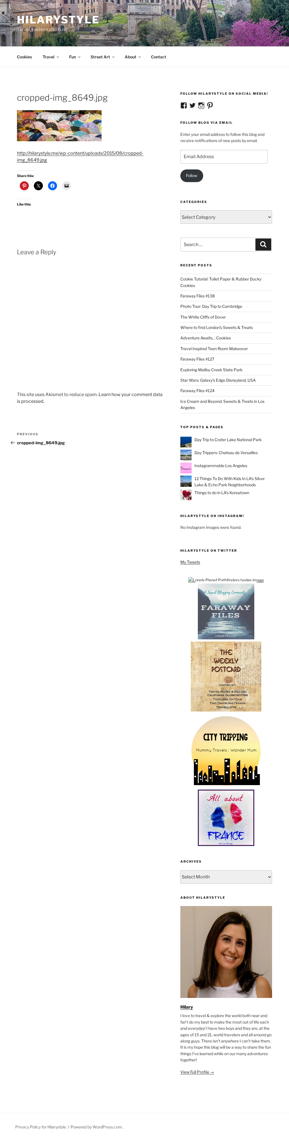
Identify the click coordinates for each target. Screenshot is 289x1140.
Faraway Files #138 (197, 295)
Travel (48, 56)
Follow (191, 175)
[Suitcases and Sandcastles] (226, 638)
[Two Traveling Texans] (226, 710)
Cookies (24, 56)
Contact (158, 56)
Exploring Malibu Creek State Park (211, 369)
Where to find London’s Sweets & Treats (216, 327)
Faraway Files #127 (197, 359)
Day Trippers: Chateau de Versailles (226, 452)
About (130, 56)
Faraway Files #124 (197, 390)
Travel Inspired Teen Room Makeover (214, 348)
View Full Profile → (197, 1072)
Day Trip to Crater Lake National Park (228, 439)
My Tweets (190, 562)
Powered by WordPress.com (96, 1126)
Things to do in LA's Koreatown (221, 492)
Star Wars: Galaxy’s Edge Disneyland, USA (218, 380)
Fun (72, 56)
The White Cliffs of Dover (203, 317)
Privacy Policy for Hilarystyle (40, 1126)
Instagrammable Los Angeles (220, 465)
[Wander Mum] (226, 786)
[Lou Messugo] (226, 844)
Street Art (100, 56)
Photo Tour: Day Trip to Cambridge (211, 306)
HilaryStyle (58, 20)
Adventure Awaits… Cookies (205, 337)
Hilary (186, 1007)
